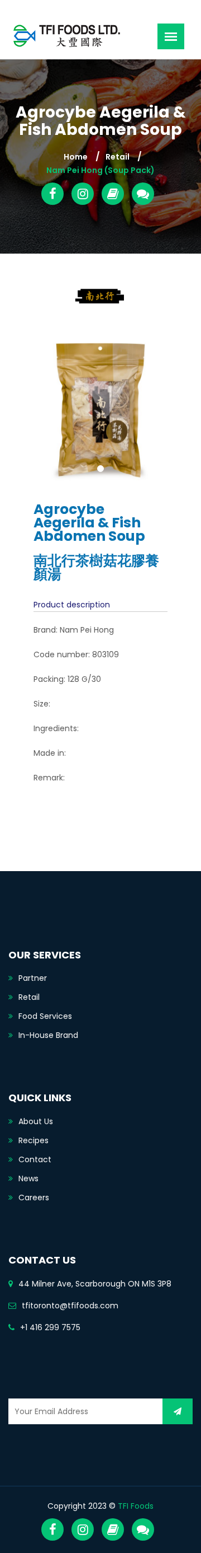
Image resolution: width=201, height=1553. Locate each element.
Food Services (45, 1016)
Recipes (33, 1140)
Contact (34, 1159)
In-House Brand (48, 1035)
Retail (118, 156)
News (28, 1178)
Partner (32, 978)
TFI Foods (136, 1506)
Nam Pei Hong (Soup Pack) (100, 170)
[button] (36, 410)
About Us (35, 1121)
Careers (33, 1197)
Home (76, 156)
